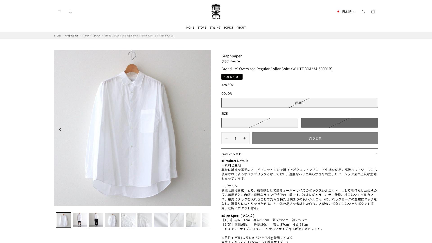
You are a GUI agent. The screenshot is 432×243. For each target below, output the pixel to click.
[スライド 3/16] (96, 220)
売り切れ (315, 138)
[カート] (373, 11)
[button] (346, 11)
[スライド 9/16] (193, 220)
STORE (202, 27)
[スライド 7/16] (161, 220)
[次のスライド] (206, 130)
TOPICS (228, 27)
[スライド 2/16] (80, 220)
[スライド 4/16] (112, 220)
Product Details (231, 154)
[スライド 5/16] (128, 220)
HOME (190, 27)
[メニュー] (59, 11)
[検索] (70, 11)
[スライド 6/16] (144, 220)
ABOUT (241, 27)
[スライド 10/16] (209, 220)
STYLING (214, 27)
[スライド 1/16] (63, 220)
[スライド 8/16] (177, 220)
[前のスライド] (59, 130)
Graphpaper (231, 58)
